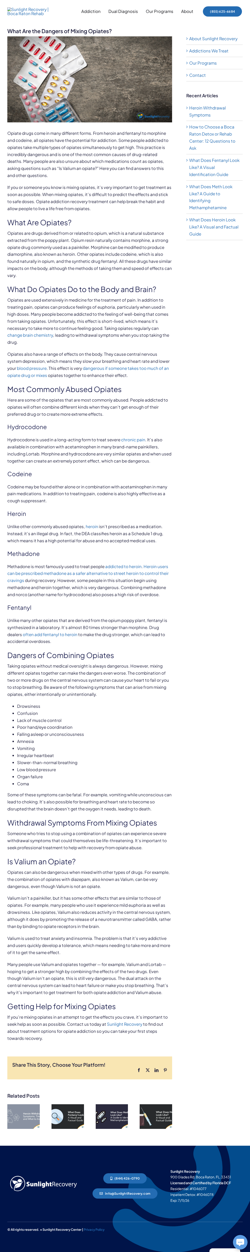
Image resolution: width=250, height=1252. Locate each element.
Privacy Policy (94, 1230)
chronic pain (133, 439)
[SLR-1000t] (29, 9)
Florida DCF (221, 1183)
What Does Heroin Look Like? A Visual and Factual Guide (214, 227)
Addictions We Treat (209, 50)
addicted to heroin (123, 566)
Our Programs (203, 63)
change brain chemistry (30, 335)
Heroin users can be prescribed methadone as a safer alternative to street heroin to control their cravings (88, 573)
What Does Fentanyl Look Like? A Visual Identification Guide (214, 167)
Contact (197, 75)
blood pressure (32, 368)
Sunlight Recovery (124, 1024)
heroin (92, 526)
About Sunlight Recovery (213, 38)
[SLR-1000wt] (43, 1175)
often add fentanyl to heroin (50, 634)
